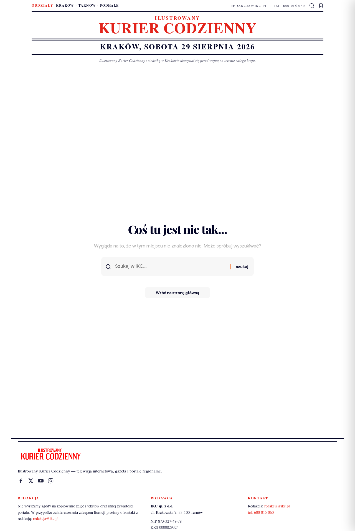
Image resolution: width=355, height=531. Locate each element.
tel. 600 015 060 (289, 5)
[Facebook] (21, 481)
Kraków (65, 5)
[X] (31, 481)
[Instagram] (51, 481)
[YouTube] (41, 481)
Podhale (109, 5)
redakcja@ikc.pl (249, 5)
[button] (312, 5)
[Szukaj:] (170, 266)
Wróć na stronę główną (177, 292)
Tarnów (87, 5)
